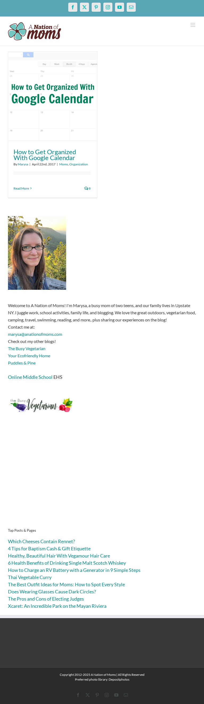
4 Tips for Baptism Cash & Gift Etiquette (49, 548)
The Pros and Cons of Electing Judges (46, 599)
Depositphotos (119, 679)
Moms (63, 164)
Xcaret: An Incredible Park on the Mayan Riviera (57, 606)
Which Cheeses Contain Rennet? (41, 541)
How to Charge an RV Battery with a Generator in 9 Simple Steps (74, 570)
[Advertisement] (102, 479)
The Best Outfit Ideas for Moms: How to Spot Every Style (66, 584)
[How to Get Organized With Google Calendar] (52, 96)
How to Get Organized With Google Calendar (45, 154)
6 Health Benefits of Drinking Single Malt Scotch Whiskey (67, 563)
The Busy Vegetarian (26, 348)
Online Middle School (30, 377)
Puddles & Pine (22, 362)
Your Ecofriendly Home (29, 355)
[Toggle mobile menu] (193, 25)
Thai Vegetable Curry (30, 577)
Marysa (23, 164)
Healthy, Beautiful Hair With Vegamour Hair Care (59, 556)
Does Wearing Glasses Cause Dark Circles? (52, 591)
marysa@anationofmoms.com (35, 334)
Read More (21, 188)
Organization (78, 164)
